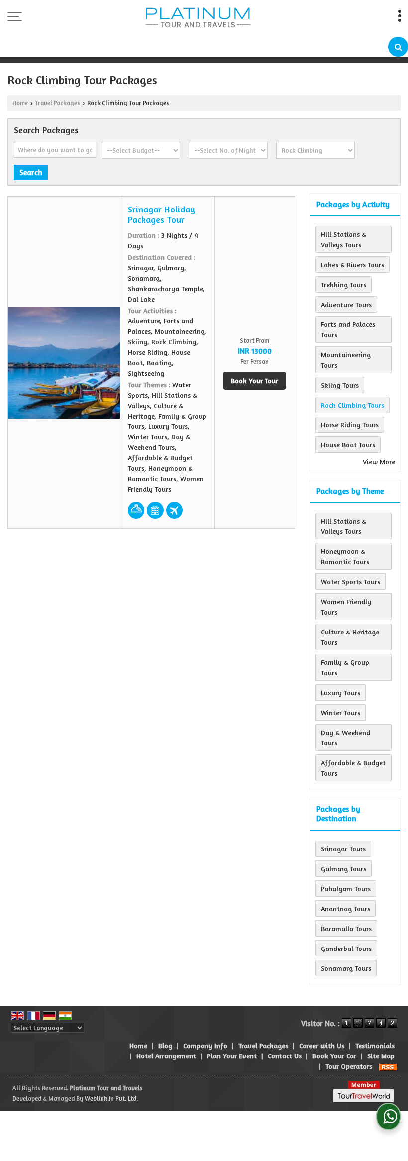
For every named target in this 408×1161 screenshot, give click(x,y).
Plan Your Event (232, 1056)
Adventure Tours (346, 304)
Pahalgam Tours (346, 888)
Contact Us (285, 1056)
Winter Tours (340, 712)
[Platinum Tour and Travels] (198, 18)
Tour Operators (348, 1066)
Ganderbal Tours (346, 948)
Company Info (205, 1045)
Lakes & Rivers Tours (352, 264)
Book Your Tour (254, 380)
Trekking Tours (343, 284)
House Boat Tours (348, 444)
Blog (165, 1045)
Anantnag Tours (345, 908)
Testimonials (375, 1045)
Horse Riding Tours (350, 425)
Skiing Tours (340, 385)
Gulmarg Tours (343, 868)
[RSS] (388, 1066)
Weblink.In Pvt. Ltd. (111, 1098)
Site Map (381, 1056)
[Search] (398, 47)
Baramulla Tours (346, 928)
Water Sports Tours (350, 581)
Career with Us (321, 1045)
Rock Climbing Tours (352, 405)
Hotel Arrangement (166, 1056)
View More (379, 461)
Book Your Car (334, 1056)
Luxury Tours (340, 692)
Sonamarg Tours (346, 968)
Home (20, 102)
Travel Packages (57, 102)
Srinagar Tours (343, 848)
